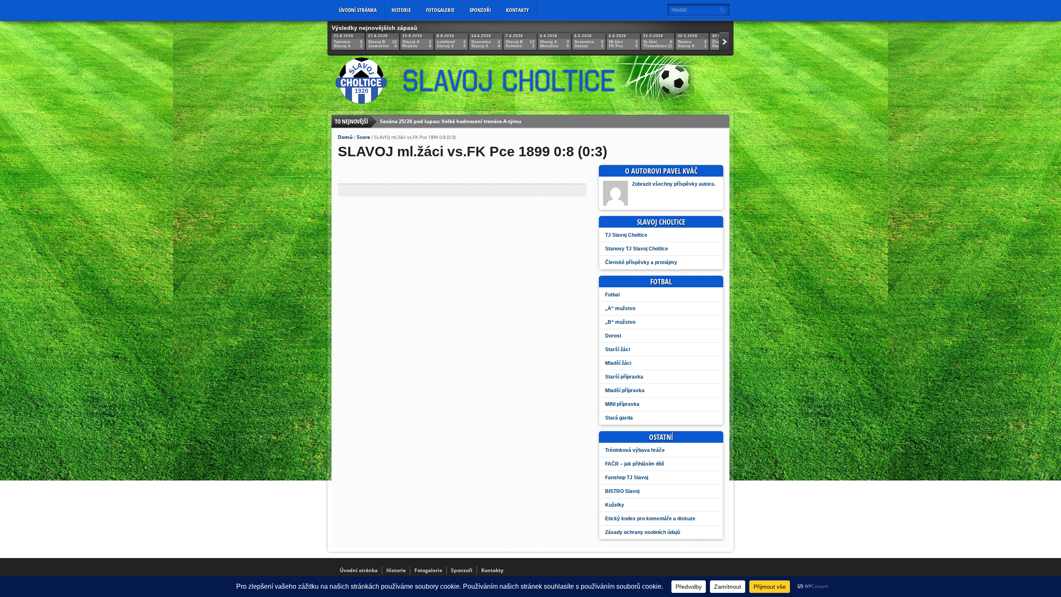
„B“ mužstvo (620, 322)
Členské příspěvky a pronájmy (641, 262)
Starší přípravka (624, 377)
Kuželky (614, 505)
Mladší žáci (618, 363)
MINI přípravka (622, 404)
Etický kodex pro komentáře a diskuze (650, 519)
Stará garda (619, 418)
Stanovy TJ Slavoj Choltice (636, 249)
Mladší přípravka (624, 390)
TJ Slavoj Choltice (626, 235)
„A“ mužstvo (620, 308)
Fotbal (612, 295)
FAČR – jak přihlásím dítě (634, 464)
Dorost (613, 336)
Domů (345, 137)
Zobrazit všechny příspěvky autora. (673, 184)
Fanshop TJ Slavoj (626, 478)
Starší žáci (617, 349)
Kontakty (517, 10)
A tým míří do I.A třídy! (408, 121)
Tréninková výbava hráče (635, 450)
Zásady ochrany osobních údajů (642, 532)
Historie (401, 10)
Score (363, 137)
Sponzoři (480, 10)
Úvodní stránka (358, 10)
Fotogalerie (440, 10)
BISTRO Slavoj (622, 491)
